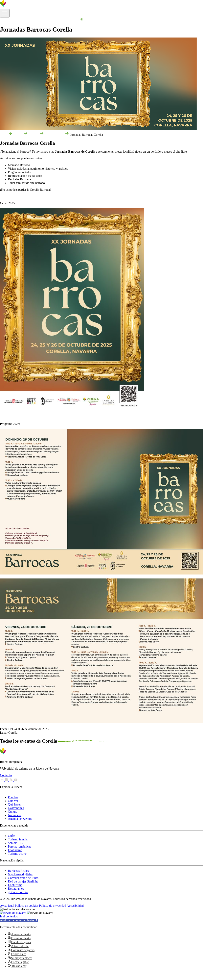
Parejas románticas (19, 846)
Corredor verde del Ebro (23, 878)
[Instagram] (7, 780)
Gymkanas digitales (20, 874)
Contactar (6, 775)
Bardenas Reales (18, 870)
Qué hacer (14, 804)
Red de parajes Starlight (23, 881)
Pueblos (13, 797)
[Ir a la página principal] (15, 7)
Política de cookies (26, 905)
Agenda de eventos (20, 818)
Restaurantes (16, 888)
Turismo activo (17, 853)
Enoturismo (15, 885)
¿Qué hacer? (39, 19)
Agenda (74, 19)
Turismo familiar (18, 839)
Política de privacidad (52, 905)
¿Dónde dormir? (18, 892)
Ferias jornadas (54, 134)
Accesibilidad (75, 905)
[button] (19, 920)
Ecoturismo (15, 850)
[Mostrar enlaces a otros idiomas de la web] (81, 19)
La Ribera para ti (58, 19)
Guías (11, 835)
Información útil (10, 19)
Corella (18, 134)
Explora (26, 19)
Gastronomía (16, 808)
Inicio (3, 134)
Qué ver (13, 801)
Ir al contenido (9, 916)
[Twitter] (11, 780)
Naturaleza (14, 815)
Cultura (12, 811)
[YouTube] (15, 780)
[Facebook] (2, 780)
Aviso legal (7, 905)
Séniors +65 (15, 843)
